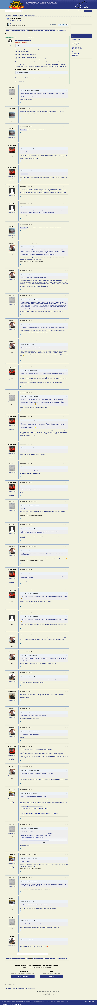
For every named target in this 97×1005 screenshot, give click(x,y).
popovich (11, 87)
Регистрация (87, 10)
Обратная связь (56, 991)
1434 (14, 30)
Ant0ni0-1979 (74, 46)
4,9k (12, 156)
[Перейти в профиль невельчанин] (12, 696)
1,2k (12, 121)
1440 (34, 30)
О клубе (27, 6)
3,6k (12, 684)
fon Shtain (74, 39)
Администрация (24, 37)
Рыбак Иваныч (75, 48)
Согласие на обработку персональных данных (11, 1004)
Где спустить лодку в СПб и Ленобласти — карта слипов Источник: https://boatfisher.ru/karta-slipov (36, 77)
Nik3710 (73, 40)
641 (12, 254)
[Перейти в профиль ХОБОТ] (12, 677)
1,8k (12, 801)
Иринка (73, 43)
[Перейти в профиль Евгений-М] (12, 794)
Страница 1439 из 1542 (61, 30)
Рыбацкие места (38, 6)
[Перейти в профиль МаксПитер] (12, 248)
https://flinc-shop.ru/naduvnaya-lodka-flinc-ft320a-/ (31, 806)
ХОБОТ (12, 672)
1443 (44, 30)
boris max (74, 44)
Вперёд (51, 30)
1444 (47, 30)
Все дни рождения (75, 53)
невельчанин (12, 691)
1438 (27, 30)
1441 (37, 30)
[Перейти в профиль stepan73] (12, 191)
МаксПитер (12, 243)
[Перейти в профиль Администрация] (10, 41)
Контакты (55, 6)
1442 (40, 30)
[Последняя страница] (54, 30)
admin (23, 81)
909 (12, 98)
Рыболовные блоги (48, 6)
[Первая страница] (7, 30)
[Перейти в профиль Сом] (8, 24)
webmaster (87, 1002)
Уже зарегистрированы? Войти (75, 10)
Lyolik (73, 51)
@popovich (22, 111)
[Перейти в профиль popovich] (12, 92)
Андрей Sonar (33, 90)
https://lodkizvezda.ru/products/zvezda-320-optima (31, 810)
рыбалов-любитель (12, 109)
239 (12, 703)
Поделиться (53, 24)
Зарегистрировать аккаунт (23, 976)
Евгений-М (12, 790)
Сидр (73, 49)
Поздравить (75, 55)
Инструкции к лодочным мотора (22, 40)
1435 (17, 30)
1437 (24, 30)
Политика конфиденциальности (44, 991)
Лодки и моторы (21, 25)
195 (12, 197)
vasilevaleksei (74, 47)
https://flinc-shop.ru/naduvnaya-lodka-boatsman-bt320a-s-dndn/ (34, 808)
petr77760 (74, 42)
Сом (14, 23)
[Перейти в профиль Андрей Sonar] (12, 150)
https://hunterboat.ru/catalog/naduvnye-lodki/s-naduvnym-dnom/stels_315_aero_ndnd (39, 813)
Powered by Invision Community (48, 994)
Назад (10, 30)
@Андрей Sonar (23, 129)
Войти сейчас (51, 976)
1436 (21, 30)
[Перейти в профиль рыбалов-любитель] (12, 115)
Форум (32, 6)
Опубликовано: (26, 86)
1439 (30, 30)
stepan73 (11, 186)
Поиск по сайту (11, 45)
